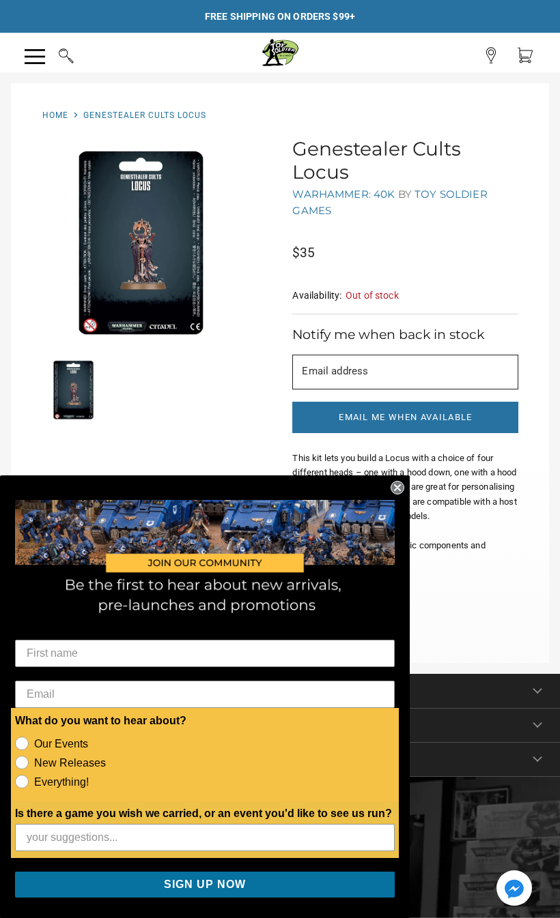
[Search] (53, 54)
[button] (514, 889)
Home (55, 115)
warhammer (330, 194)
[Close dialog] (397, 487)
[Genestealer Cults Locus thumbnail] (73, 390)
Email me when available (405, 417)
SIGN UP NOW (205, 884)
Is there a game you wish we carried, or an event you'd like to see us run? (203, 813)
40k (384, 194)
